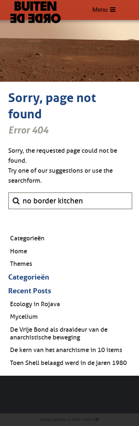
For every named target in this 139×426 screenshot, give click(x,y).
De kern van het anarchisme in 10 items (66, 350)
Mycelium (24, 317)
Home (18, 251)
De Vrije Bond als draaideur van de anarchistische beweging (58, 333)
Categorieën (27, 238)
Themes (21, 264)
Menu (99, 9)
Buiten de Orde (53, 419)
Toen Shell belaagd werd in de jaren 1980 (68, 363)
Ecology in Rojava (35, 304)
